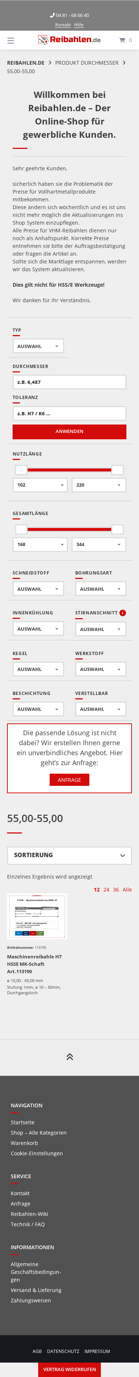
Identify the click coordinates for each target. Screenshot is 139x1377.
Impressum (97, 1351)
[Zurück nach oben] (69, 1057)
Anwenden (69, 431)
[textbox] (38, 346)
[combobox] (38, 345)
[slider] (21, 470)
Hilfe (79, 24)
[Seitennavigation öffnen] (19, 40)
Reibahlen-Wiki (29, 1213)
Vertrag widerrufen (69, 1369)
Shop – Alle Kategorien (39, 1132)
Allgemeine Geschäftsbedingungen (36, 1272)
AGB (37, 1351)
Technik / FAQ (28, 1224)
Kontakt (63, 24)
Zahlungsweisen (31, 1300)
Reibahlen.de (25, 62)
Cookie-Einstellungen (37, 1153)
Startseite (22, 1122)
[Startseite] (69, 40)
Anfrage (69, 779)
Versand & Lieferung (36, 1290)
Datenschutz (63, 1351)
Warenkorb (24, 1142)
